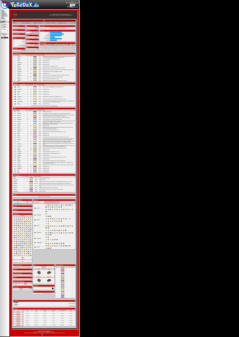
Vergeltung (19, 67)
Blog (2, 17)
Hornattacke (19, 64)
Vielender (18, 73)
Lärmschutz (32, 32)
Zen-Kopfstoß (16, 191)
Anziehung (19, 139)
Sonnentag (19, 115)
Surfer (18, 170)
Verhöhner (19, 117)
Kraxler (18, 94)
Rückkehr (18, 127)
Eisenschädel (19, 89)
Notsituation (15, 183)
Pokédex (3, 11)
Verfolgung (19, 56)
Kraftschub (19, 157)
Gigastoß (18, 80)
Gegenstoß (19, 143)
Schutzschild (19, 119)
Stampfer (18, 103)
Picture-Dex (4, 13)
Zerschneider (19, 168)
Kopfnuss (18, 91)
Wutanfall (15, 189)
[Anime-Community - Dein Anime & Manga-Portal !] (72, 3)
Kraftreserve (19, 113)
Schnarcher (15, 187)
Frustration (19, 123)
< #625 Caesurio (54, 14)
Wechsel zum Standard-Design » (5, 34)
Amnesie (18, 86)
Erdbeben (18, 125)
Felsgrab (18, 131)
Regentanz (19, 121)
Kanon (18, 141)
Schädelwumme (19, 101)
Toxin (18, 111)
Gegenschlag (19, 75)
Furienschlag (19, 62)
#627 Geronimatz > (66, 14)
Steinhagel (19, 155)
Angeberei (18, 160)
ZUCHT (57, 22)
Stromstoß (19, 164)
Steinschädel (19, 69)
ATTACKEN (31, 22)
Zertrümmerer (19, 166)
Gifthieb (18, 158)
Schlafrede (15, 185)
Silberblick (19, 58)
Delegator (18, 162)
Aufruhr (15, 177)
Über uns (3, 18)
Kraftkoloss (15, 181)
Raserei (18, 60)
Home (3, 10)
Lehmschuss (19, 98)
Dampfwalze (19, 153)
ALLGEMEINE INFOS (18, 22)
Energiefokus (19, 71)
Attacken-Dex (4, 14)
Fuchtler (18, 76)
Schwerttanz (19, 78)
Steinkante (19, 149)
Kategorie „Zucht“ (54, 105)
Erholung (18, 137)
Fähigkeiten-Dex (5, 15)
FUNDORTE (44, 22)
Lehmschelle (19, 96)
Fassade (18, 135)
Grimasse (18, 66)
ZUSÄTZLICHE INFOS (69, 22)
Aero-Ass (18, 133)
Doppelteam (19, 129)
